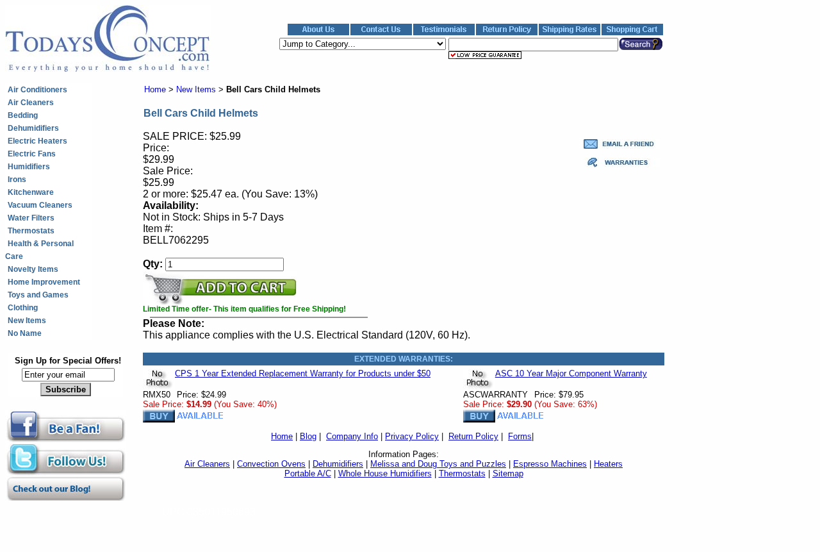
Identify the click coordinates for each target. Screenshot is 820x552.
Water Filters (31, 217)
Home (155, 89)
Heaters (608, 464)
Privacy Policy (412, 436)
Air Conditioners (37, 89)
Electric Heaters (37, 141)
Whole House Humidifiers (385, 473)
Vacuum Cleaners (40, 205)
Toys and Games (38, 294)
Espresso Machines (550, 464)
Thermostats (31, 230)
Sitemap (508, 473)
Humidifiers (29, 166)
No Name (25, 333)
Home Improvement (44, 282)
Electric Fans (32, 153)
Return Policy (473, 436)
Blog (308, 436)
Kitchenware (31, 192)
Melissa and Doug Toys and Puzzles (438, 464)
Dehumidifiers (33, 128)
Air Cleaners (31, 102)
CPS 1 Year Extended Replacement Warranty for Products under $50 (302, 373)
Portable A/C (307, 473)
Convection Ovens (271, 464)
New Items (27, 320)
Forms (520, 436)
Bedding (23, 115)
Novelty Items (33, 269)
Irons (17, 179)
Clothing (23, 307)
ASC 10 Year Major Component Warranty (571, 373)
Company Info (352, 436)
